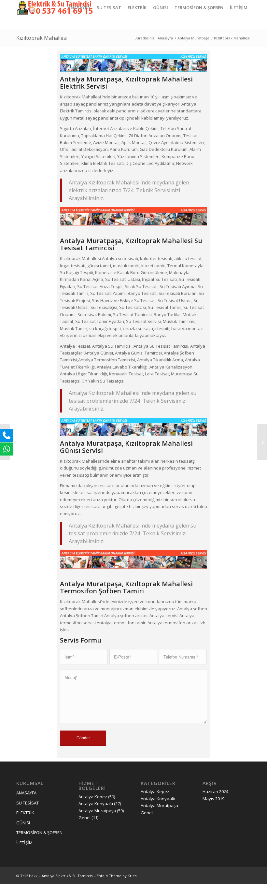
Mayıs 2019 (213, 799)
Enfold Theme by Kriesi (117, 875)
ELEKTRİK (25, 813)
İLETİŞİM (24, 843)
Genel (84, 817)
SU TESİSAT (27, 803)
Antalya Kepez (92, 797)
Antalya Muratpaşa (193, 38)
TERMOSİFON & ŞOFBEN (39, 832)
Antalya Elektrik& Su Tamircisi (67, 875)
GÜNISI (23, 823)
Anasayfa (165, 38)
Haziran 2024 (215, 791)
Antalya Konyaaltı (95, 803)
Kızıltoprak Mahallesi (41, 37)
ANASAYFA (26, 793)
